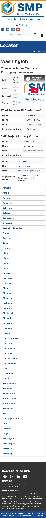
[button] (2, 29)
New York (7, 353)
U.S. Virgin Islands (11, 418)
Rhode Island (9, 393)
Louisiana (7, 283)
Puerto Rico (8, 388)
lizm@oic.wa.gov (34, 124)
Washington (8, 438)
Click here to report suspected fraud (14, 484)
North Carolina (10, 358)
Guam (6, 243)
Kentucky (7, 278)
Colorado (7, 213)
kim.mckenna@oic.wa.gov (29, 170)
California (7, 208)
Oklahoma (8, 373)
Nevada (6, 333)
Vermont (7, 428)
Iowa (5, 268)
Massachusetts (10, 298)
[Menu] (42, 36)
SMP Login (24, 25)
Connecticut (9, 218)
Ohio (5, 368)
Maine (6, 288)
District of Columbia (12, 228)
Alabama (7, 188)
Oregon (6, 378)
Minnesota (8, 308)
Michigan (7, 303)
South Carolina (10, 398)
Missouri (7, 318)
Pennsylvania (9, 383)
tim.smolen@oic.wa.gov (33, 150)
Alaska (6, 193)
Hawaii (6, 248)
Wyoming (7, 453)
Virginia (6, 433)
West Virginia (9, 443)
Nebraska (7, 328)
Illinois (6, 258)
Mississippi (8, 313)
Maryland (7, 293)
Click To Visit (16, 88)
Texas (5, 413)
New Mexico (9, 348)
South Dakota (9, 403)
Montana (7, 323)
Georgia (6, 238)
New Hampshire (10, 338)
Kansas (6, 273)
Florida (6, 233)
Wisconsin (7, 448)
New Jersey (8, 343)
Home (33, 51)
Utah (5, 423)
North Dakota (9, 363)
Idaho (5, 253)
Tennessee (8, 408)
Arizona (6, 198)
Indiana (6, 263)
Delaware (7, 223)
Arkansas (7, 203)
